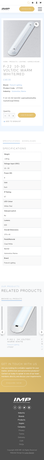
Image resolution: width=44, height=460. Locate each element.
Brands (21, 416)
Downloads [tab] (29, 141)
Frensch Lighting (16, 85)
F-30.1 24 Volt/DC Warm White (19, 340)
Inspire (21, 423)
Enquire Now (14, 383)
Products (21, 420)
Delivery (21, 437)
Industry (21, 413)
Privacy (21, 430)
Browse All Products (11, 299)
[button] (40, 9)
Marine (23, 91)
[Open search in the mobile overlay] (29, 3)
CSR (21, 441)
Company (21, 427)
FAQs (21, 444)
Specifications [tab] (11, 141)
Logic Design (29, 453)
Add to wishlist (13, 121)
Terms (21, 434)
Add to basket (27, 115)
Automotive (16, 91)
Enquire (27, 9)
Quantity (6, 111)
